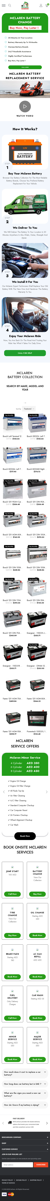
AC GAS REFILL (37, 955)
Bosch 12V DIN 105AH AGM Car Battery (20, 567)
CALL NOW (25, 67)
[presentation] (4, 792)
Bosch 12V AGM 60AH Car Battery (17, 534)
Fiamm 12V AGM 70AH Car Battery (17, 698)
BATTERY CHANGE (37, 872)
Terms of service (8, 1183)
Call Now (12, 894)
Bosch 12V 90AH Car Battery (15, 501)
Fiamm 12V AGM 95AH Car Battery (17, 731)
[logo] (25, 5)
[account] (41, 5)
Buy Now (37, 894)
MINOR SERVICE (12, 1038)
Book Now (25, 836)
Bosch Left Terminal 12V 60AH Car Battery (20, 436)
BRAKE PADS (12, 954)
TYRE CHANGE (12, 914)
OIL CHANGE (37, 912)
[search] (9, 5)
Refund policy (21, 1180)
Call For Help (25, 353)
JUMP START (12, 871)
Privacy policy (7, 1180)
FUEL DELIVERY (13, 996)
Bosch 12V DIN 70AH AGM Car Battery (19, 633)
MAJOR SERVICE (37, 1038)
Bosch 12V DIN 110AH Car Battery (17, 600)
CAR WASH (37, 995)
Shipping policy (36, 1180)
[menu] (3, 5)
